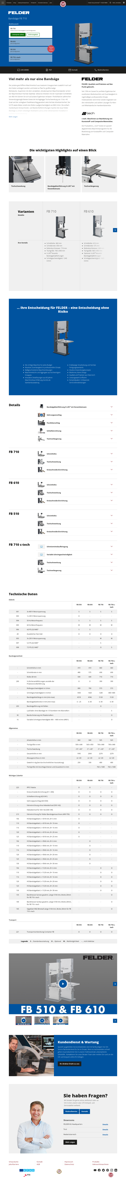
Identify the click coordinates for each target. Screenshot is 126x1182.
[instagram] (111, 1170)
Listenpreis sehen (18, 34)
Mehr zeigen (13, 117)
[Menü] (3, 2)
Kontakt (85, 1111)
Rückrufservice (71, 1111)
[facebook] (99, 1170)
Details (105, 1124)
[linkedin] (115, 1170)
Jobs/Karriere (14, 1164)
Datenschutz (69, 1164)
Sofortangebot (33, 34)
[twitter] (103, 1170)
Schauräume (13, 1162)
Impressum (69, 1162)
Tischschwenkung (18, 186)
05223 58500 (104, 2)
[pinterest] (107, 1170)
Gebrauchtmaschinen (100, 1164)
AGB (38, 1164)
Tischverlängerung (91, 186)
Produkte (95, 1162)
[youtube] (95, 1170)
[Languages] (124, 2)
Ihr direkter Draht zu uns (69, 1064)
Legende (24, 941)
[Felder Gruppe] (63, 4)
